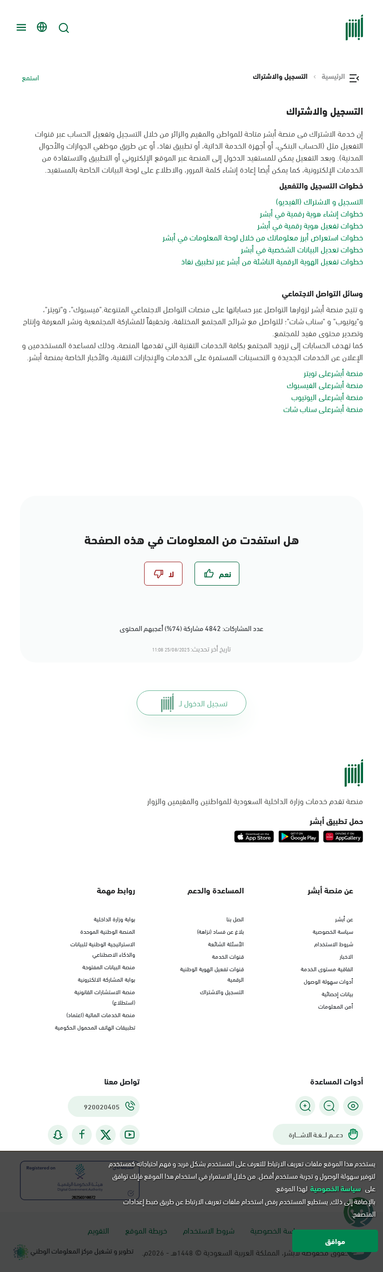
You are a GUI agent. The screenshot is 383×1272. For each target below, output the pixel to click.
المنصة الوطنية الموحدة (107, 930)
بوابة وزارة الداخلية (114, 918)
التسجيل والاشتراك (222, 991)
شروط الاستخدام (333, 943)
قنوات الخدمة (228, 955)
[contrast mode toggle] (353, 1106)
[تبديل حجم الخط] (329, 1106)
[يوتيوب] (130, 1134)
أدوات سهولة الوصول (328, 980)
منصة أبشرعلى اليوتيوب (327, 396)
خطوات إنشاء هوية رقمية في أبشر (311, 213)
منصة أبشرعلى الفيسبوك (325, 384)
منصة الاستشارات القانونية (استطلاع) (104, 996)
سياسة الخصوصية (333, 930)
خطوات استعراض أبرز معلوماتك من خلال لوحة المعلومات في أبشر (263, 236)
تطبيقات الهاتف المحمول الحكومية (95, 1026)
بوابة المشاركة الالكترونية (106, 978)
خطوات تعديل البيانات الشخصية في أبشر (302, 248)
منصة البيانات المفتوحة (108, 966)
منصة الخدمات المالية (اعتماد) (100, 1014)
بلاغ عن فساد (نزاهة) (220, 930)
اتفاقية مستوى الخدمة (327, 968)
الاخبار (346, 955)
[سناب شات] (58, 1134)
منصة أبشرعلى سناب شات (323, 408)
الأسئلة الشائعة (226, 943)
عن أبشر (344, 918)
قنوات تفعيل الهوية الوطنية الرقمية (212, 973)
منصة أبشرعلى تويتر (333, 372)
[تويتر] (106, 1135)
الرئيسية (333, 75)
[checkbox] (216, 574)
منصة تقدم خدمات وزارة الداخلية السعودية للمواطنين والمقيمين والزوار (255, 801)
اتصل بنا (235, 918)
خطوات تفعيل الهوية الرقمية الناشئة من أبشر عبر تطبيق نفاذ (272, 260)
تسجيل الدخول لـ (203, 702)
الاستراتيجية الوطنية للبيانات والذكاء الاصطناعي (102, 948)
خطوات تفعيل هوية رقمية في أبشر (310, 224)
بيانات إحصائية (337, 993)
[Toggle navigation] (20, 27)
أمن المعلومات (335, 1005)
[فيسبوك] (82, 1134)
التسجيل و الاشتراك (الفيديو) (319, 201)
